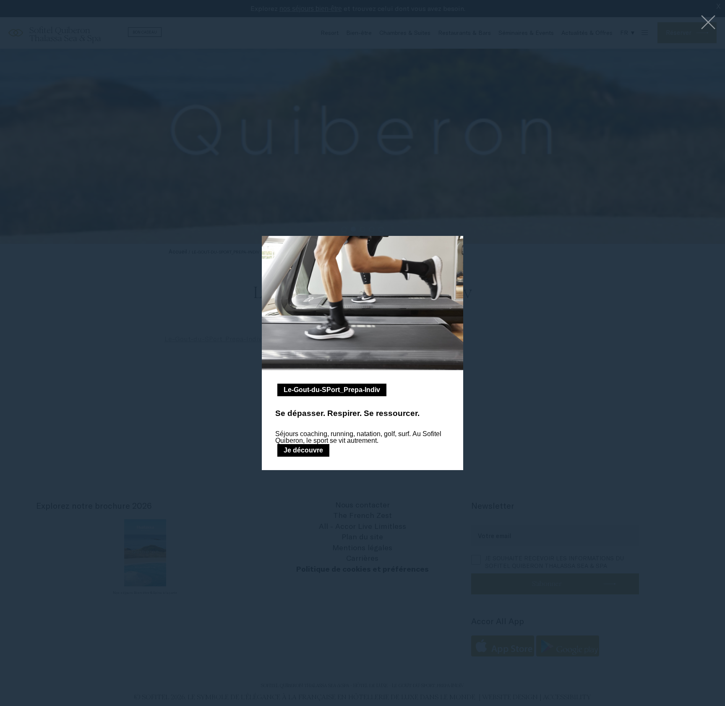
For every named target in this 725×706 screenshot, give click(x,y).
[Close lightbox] (708, 23)
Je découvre (303, 450)
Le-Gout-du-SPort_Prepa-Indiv (332, 389)
